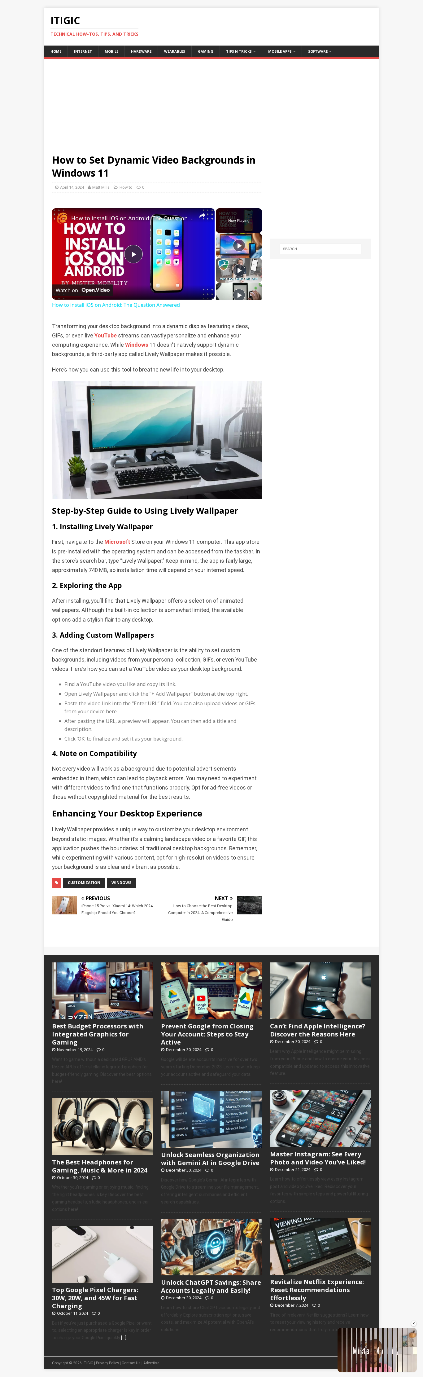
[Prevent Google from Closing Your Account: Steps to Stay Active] (211, 1016)
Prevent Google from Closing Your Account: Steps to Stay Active (207, 1034)
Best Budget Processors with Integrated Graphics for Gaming (97, 1034)
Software (318, 51)
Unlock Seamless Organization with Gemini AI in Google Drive (210, 1158)
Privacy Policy (107, 1363)
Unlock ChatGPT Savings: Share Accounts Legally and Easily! (211, 1286)
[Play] (239, 245)
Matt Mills (101, 187)
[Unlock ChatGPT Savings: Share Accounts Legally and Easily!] (211, 1272)
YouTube (105, 335)
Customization (84, 882)
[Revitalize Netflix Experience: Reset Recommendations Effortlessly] (320, 1271)
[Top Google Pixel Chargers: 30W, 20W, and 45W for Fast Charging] (102, 1279)
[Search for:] (320, 249)
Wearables (174, 51)
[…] (123, 1337)
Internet (83, 51)
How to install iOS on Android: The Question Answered (132, 218)
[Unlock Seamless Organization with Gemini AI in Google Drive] (211, 1144)
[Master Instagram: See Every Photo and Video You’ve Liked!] (320, 1143)
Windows (136, 345)
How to (126, 187)
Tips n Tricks (239, 51)
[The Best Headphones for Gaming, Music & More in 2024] (102, 1152)
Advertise (151, 1363)
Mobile (111, 51)
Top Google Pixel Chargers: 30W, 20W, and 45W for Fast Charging (95, 1298)
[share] (202, 215)
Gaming (205, 51)
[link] (62, 218)
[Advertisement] (211, 102)
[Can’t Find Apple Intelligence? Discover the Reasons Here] (320, 1016)
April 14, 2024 (72, 187)
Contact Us (131, 1363)
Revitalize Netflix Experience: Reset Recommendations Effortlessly (317, 1290)
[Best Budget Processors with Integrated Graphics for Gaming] (102, 1016)
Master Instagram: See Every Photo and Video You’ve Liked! (318, 1158)
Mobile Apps (280, 51)
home (55, 51)
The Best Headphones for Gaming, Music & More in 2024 (99, 1166)
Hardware (141, 51)
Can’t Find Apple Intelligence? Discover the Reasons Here (317, 1030)
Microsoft (117, 542)
